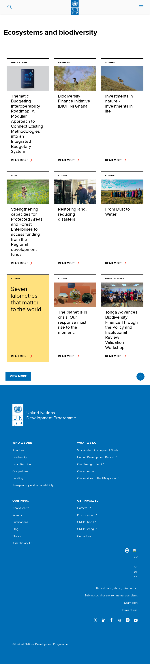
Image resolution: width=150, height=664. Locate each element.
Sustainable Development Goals (97, 450)
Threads (119, 620)
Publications (20, 522)
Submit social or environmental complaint (111, 595)
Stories (16, 536)
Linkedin (103, 620)
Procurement (85, 515)
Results (17, 515)
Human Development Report (96, 457)
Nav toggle (141, 6)
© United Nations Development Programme (40, 644)
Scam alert (131, 603)
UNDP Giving (86, 529)
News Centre (20, 508)
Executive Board (22, 464)
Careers (82, 508)
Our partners (20, 471)
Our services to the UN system (97, 478)
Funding (17, 478)
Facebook (111, 620)
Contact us (84, 536)
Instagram (128, 620)
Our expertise (85, 471)
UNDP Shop (85, 522)
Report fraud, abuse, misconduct (117, 588)
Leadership (19, 457)
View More (18, 376)
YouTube (136, 620)
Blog (15, 529)
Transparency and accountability (33, 485)
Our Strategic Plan (89, 464)
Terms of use (129, 610)
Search (9, 7)
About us (18, 450)
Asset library (20, 543)
